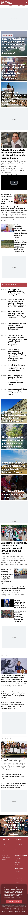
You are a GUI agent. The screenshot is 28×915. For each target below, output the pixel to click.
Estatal (4, 842)
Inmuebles (18, 858)
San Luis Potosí (19, 847)
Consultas (17, 884)
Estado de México (20, 844)
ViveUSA (17, 876)
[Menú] (26, 2)
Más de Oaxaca (7, 35)
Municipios (4, 849)
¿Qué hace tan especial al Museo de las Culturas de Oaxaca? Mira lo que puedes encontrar (14, 98)
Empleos (17, 860)
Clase (16, 874)
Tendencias (5, 855)
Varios (16, 864)
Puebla (17, 851)
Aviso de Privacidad (15, 897)
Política (4, 851)
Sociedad (4, 847)
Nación (3, 853)
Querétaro (17, 849)
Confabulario (18, 878)
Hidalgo (17, 842)
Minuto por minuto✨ (10, 285)
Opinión (4, 859)
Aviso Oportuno (19, 880)
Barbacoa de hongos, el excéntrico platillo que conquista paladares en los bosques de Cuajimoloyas (14, 71)
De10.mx (17, 882)
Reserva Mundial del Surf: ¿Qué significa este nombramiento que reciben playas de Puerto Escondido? (13, 45)
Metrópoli (4, 844)
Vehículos (17, 862)
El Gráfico (17, 872)
